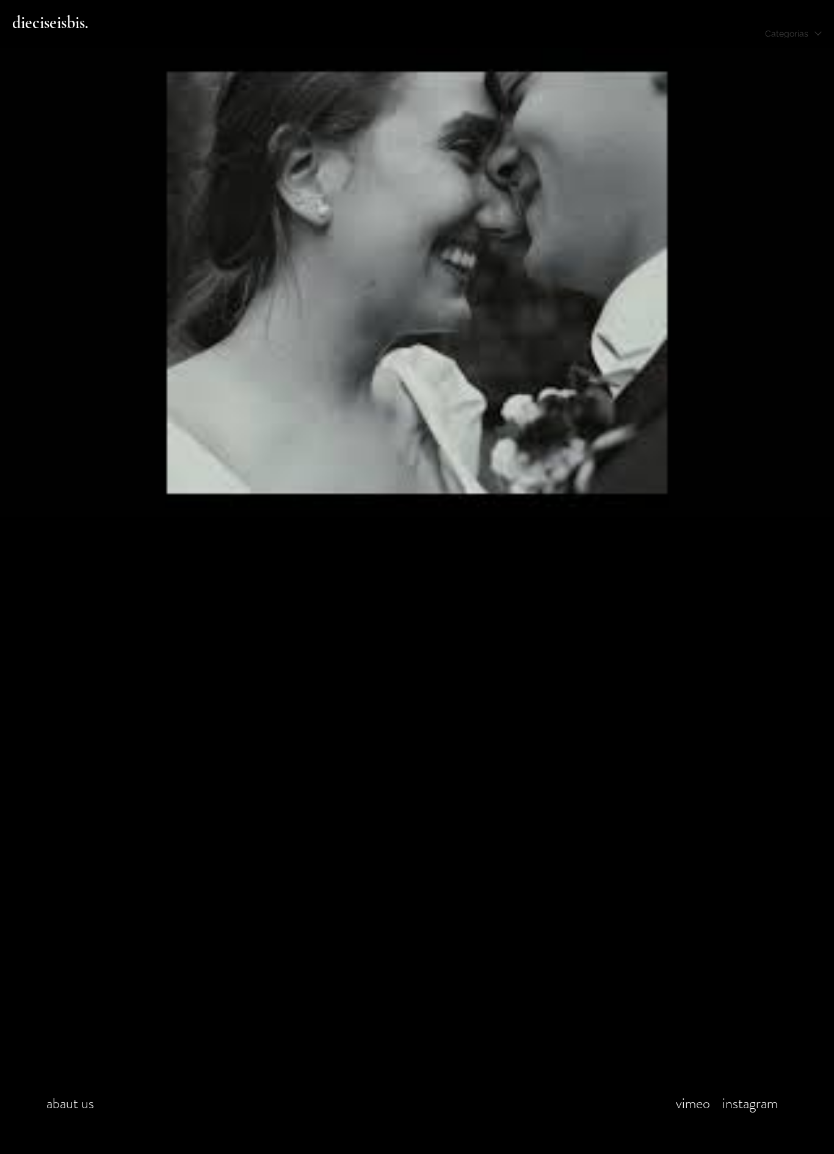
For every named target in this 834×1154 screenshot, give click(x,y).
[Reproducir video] (417, 282)
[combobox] (793, 38)
